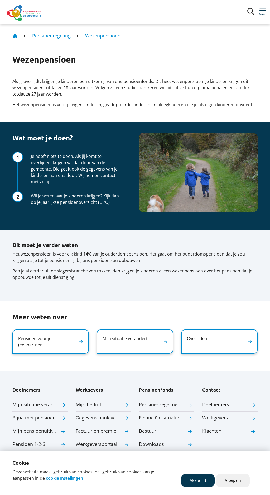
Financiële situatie (159, 417)
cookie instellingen (64, 478)
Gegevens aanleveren (99, 417)
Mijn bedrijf (88, 404)
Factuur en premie (96, 431)
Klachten (211, 431)
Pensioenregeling (51, 35)
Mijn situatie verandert (37, 404)
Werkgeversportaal (96, 444)
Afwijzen (233, 480)
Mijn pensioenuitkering (38, 431)
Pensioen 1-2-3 (28, 444)
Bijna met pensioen (34, 417)
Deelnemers (215, 404)
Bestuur (147, 431)
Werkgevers (215, 417)
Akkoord (198, 480)
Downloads (151, 444)
